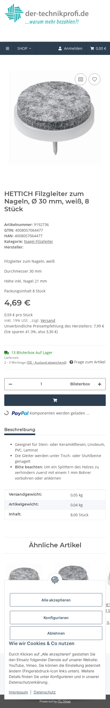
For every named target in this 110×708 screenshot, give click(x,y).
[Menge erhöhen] (99, 384)
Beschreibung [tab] (19, 429)
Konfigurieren (56, 617)
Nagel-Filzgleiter (38, 241)
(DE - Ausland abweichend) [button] (46, 362)
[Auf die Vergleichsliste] (81, 79)
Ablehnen (56, 633)
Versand (48, 320)
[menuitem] (25, 48)
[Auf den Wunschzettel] (94, 79)
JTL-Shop (64, 701)
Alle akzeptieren (56, 600)
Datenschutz (45, 692)
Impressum (18, 692)
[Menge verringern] (10, 384)
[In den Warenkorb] (8, 64)
